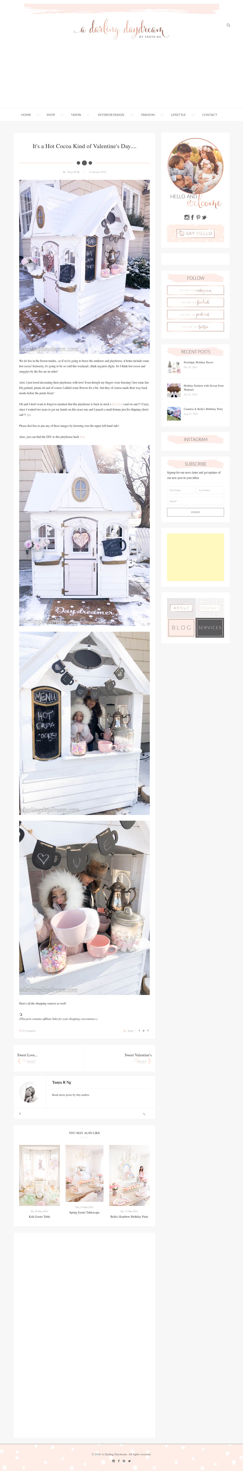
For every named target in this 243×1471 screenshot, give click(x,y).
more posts (65, 1095)
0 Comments (29, 1030)
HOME (26, 114)
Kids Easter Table (39, 1216)
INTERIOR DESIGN (111, 114)
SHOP (51, 114)
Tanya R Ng (73, 172)
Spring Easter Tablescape (84, 1212)
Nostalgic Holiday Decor (198, 362)
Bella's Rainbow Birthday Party (129, 1216)
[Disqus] (84, 1285)
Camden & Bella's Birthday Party (203, 409)
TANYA (76, 114)
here (82, 437)
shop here (117, 404)
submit (195, 512)
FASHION (148, 114)
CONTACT (209, 114)
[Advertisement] (121, 79)
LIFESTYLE (178, 114)
